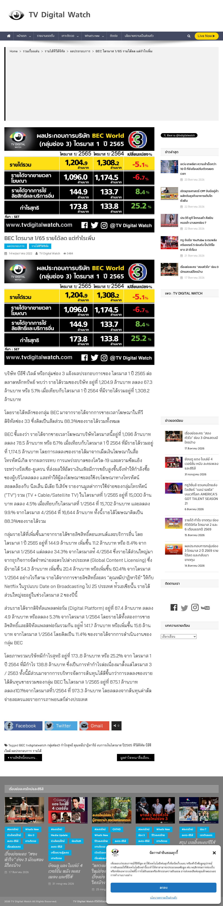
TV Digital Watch (49, 253)
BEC (22, 745)
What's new (32, 829)
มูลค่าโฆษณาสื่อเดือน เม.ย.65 (137, 758)
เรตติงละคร (206, 835)
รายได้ (37, 751)
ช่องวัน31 (76, 841)
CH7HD (117, 829)
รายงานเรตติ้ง (45, 36)
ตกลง (163, 888)
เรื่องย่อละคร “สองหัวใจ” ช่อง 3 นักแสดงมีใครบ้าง (199, 269)
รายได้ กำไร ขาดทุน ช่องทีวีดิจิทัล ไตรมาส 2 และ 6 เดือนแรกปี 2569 (201, 524)
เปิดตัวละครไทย (103, 853)
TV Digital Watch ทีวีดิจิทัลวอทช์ (91, 901)
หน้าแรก (22, 36)
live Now (205, 36)
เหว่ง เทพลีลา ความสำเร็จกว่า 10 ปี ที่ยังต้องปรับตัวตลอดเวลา (198, 169)
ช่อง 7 (203, 829)
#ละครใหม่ (12, 829)
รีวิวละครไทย (101, 841)
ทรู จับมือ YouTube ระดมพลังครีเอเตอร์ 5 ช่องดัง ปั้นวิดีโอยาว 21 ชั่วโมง (198, 245)
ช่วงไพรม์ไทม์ (14, 835)
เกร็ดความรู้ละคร (60, 853)
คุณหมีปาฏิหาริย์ (85, 745)
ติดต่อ (114, 36)
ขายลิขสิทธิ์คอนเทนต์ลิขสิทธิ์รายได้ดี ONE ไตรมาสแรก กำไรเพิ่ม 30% (26, 758)
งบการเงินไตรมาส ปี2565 (114, 745)
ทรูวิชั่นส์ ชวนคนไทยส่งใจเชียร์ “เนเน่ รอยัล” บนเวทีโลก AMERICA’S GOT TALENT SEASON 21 (201, 494)
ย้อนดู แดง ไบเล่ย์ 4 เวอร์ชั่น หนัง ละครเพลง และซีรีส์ (201, 463)
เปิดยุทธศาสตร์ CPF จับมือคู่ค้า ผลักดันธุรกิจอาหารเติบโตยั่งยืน (199, 196)
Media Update (59, 835)
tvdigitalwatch (36, 745)
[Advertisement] (112, 86)
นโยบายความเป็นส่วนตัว (163, 897)
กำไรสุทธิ (67, 745)
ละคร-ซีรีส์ (12, 841)
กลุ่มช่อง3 (53, 745)
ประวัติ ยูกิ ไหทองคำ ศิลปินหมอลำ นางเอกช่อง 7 (196, 220)
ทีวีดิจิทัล (139, 745)
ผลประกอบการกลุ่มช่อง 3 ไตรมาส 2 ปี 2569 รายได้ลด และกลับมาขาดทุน (201, 552)
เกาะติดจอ (68, 36)
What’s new (92, 36)
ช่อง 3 (31, 835)
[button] (214, 853)
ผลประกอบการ (15, 246)
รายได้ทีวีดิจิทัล (40, 246)
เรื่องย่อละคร (14, 847)
